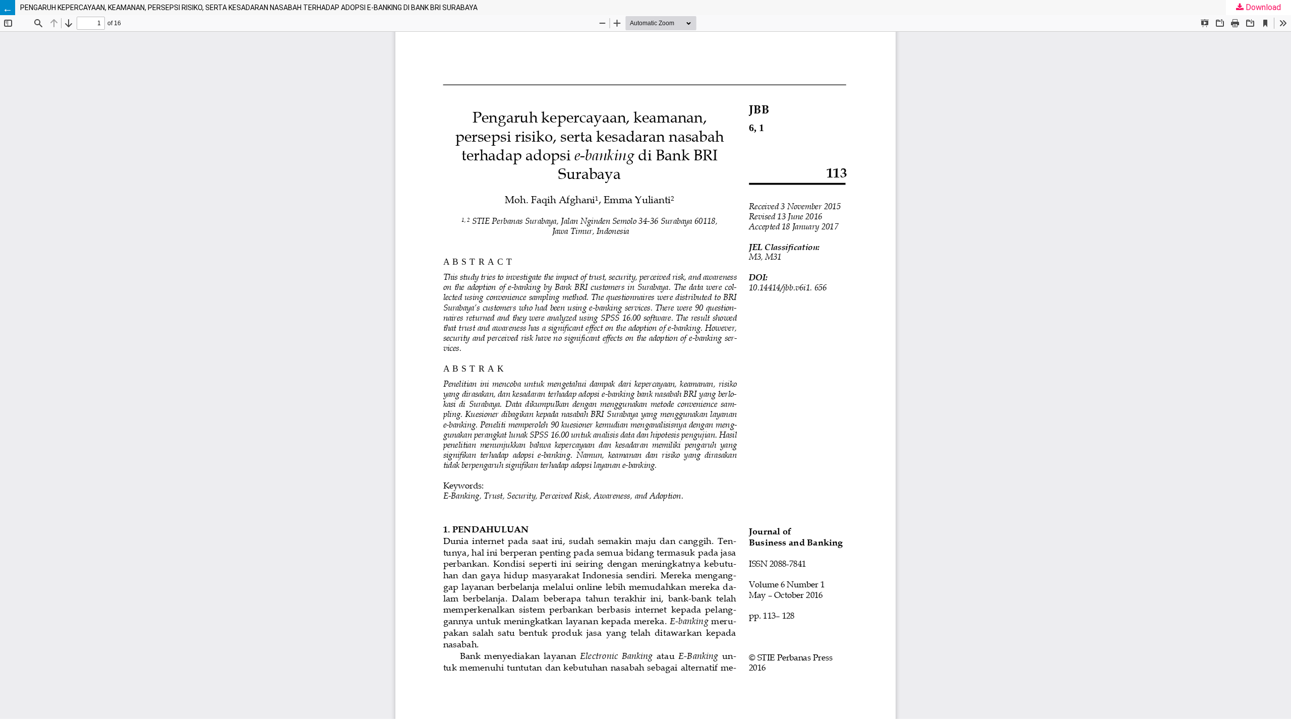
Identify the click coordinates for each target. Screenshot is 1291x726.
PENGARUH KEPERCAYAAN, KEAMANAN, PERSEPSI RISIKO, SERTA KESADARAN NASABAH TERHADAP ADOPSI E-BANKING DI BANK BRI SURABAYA (249, 8)
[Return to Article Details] (7, 7)
